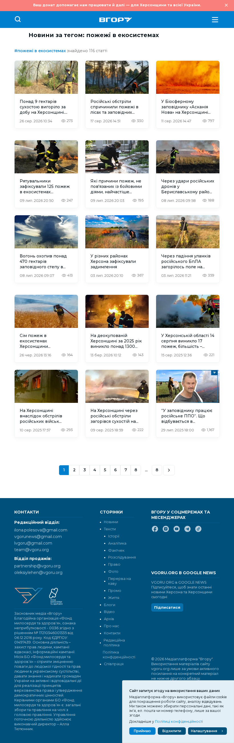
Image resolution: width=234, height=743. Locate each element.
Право (114, 564)
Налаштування (204, 731)
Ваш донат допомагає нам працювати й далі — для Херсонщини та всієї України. (117, 5)
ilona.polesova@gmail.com (40, 530)
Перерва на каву (119, 581)
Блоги (109, 605)
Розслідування (122, 557)
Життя (113, 598)
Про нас (111, 626)
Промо (114, 590)
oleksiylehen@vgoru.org (38, 572)
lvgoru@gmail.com (33, 543)
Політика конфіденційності (118, 654)
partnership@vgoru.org (37, 566)
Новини (111, 522)
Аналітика (117, 543)
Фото (113, 571)
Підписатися (167, 607)
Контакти (112, 633)
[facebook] (155, 531)
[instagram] (166, 531)
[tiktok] (198, 531)
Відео (109, 612)
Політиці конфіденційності (179, 721)
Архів (109, 619)
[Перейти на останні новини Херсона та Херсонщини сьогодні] (115, 20)
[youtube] (176, 531)
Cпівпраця (114, 664)
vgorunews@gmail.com (38, 536)
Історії (113, 536)
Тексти (110, 529)
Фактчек (116, 550)
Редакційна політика (114, 642)
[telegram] (187, 531)
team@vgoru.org (31, 549)
